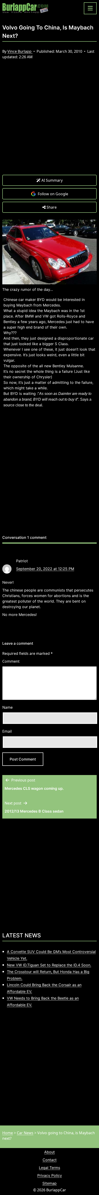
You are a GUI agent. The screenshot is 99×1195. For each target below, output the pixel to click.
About (49, 1152)
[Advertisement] (49, 120)
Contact (50, 1159)
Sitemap (49, 1183)
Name (7, 707)
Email (7, 731)
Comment (11, 661)
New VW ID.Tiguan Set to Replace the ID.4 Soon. (49, 965)
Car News (25, 1132)
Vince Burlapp (19, 51)
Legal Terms (49, 1167)
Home (7, 1132)
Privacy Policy (49, 1175)
